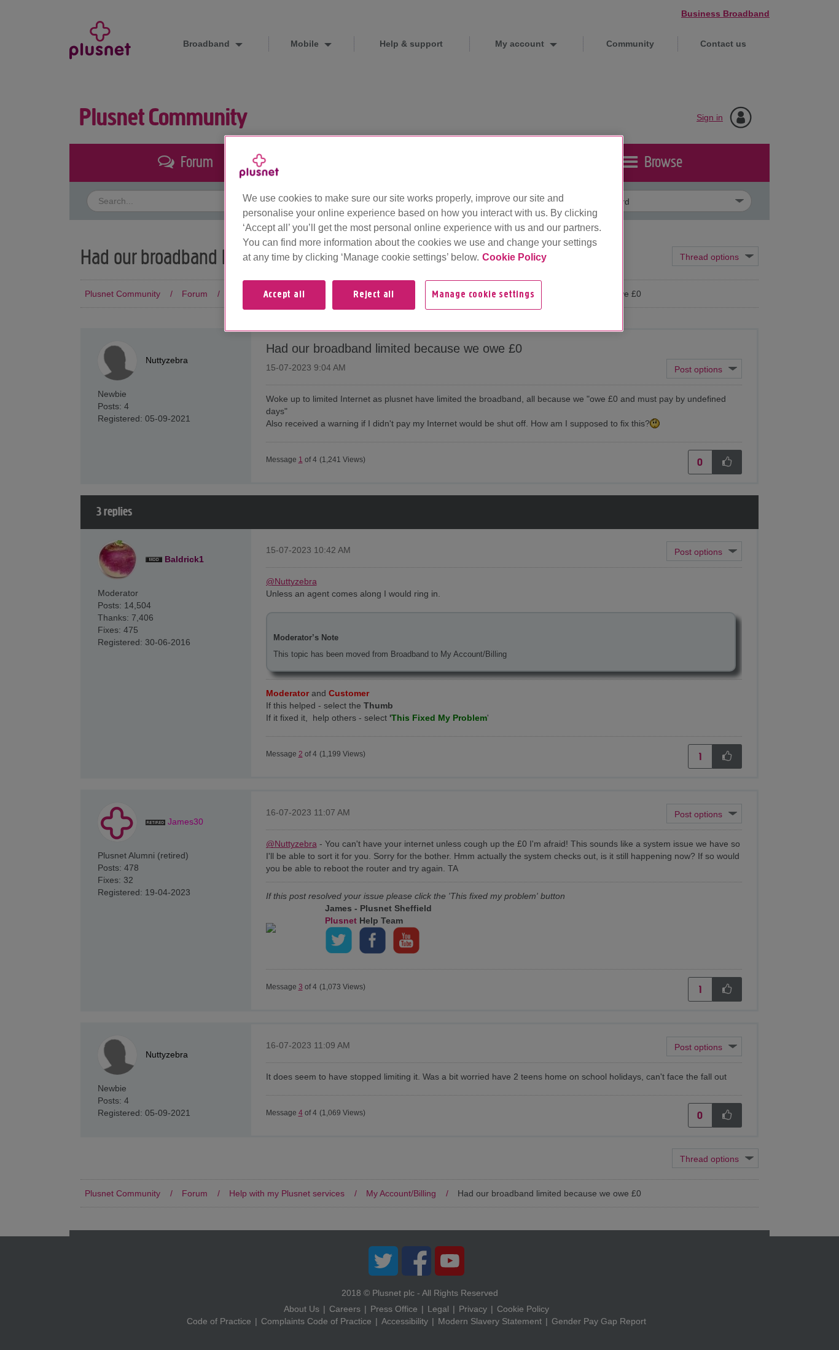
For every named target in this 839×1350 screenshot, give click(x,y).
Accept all (284, 295)
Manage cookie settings (483, 295)
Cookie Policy (514, 257)
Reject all (373, 295)
